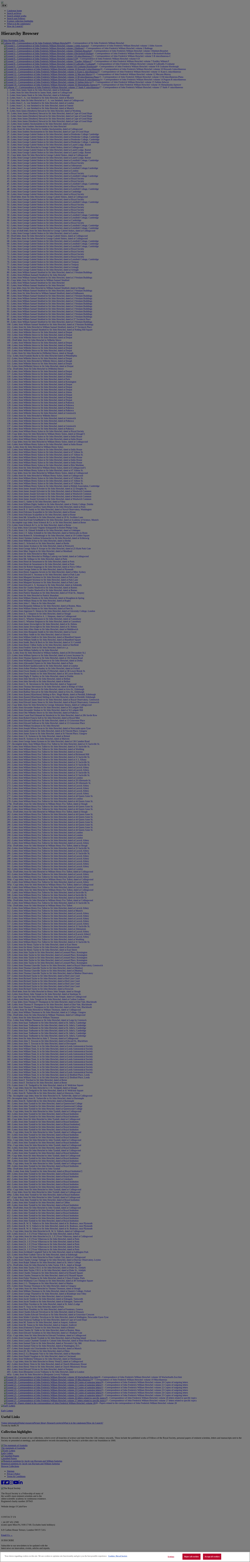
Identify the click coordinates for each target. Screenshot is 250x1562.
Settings (171, 1556)
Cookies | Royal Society (117, 1556)
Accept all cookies (212, 1556)
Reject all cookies (191, 1556)
